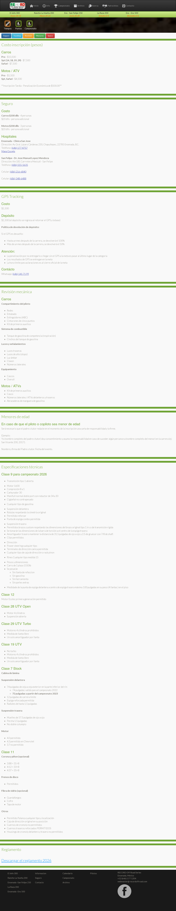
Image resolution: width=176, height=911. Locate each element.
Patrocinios (113, 5)
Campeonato (64, 5)
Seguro (38, 878)
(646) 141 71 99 (21, 274)
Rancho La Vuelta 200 (18, 878)
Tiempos (8, 28)
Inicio (35, 5)
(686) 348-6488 (18, 178)
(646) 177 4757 (20, 147)
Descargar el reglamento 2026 (26, 860)
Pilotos (93, 873)
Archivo (80, 5)
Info (48, 5)
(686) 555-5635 (20, 164)
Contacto (130, 5)
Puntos (18, 28)
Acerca (95, 5)
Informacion (40, 873)
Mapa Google (8, 151)
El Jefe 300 (13, 873)
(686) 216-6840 (18, 171)
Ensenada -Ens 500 (16, 891)
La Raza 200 (13, 887)
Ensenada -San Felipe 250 (19, 882)
